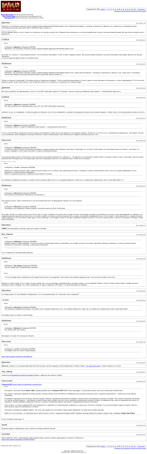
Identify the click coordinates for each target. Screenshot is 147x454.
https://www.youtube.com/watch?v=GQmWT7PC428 (18, 439)
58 (123, 9)
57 (121, 9)
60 (127, 9)
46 (109, 9)
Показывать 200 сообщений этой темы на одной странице (130, 11)
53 (113, 9)
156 (135, 9)
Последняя (141, 9)
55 (117, 9)
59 (125, 9)
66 (129, 9)
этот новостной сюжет (93, 366)
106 (132, 9)
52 (111, 9)
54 (115, 9)
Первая (102, 9)
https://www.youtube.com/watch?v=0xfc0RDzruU (17, 356)
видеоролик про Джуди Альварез (22, 375)
